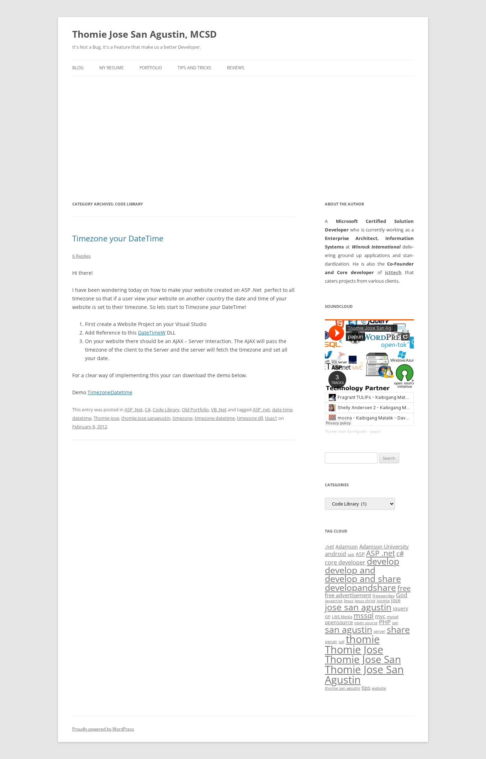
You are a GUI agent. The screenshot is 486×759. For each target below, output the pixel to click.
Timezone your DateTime (117, 238)
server (379, 631)
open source (365, 622)
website (379, 688)
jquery (400, 608)
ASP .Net (134, 409)
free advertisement (348, 595)
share (398, 629)
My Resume (111, 68)
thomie (363, 639)
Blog (78, 68)
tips (365, 687)
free (404, 588)
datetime (81, 418)
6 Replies (81, 256)
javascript (334, 600)
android (335, 554)
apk (351, 554)
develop (383, 561)
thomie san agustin (342, 688)
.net (329, 546)
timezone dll (250, 418)
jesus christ (365, 600)
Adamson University (384, 546)
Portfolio (150, 68)
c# (400, 553)
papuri (375, 431)
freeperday (384, 596)
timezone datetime (215, 418)
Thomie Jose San (363, 659)
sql (341, 641)
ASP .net (261, 409)
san (395, 622)
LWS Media (342, 616)
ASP (360, 554)
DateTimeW (151, 332)
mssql (364, 615)
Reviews (235, 68)
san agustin (348, 629)
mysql (392, 617)
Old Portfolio (195, 409)
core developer (345, 562)
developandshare (360, 587)
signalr (331, 641)
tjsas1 (271, 418)
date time (282, 409)
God (401, 595)
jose (396, 600)
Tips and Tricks (194, 68)
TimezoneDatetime (110, 392)
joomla (383, 600)
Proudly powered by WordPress (103, 729)
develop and (350, 570)
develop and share (363, 578)
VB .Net (219, 409)
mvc (380, 616)
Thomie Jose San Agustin (346, 431)
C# (147, 409)
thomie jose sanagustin (145, 418)
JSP (328, 616)
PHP (385, 622)
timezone (182, 418)
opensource (339, 622)
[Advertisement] (243, 129)
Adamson (347, 546)
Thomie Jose (106, 418)
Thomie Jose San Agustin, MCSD (144, 34)
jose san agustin (358, 607)
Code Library (166, 409)
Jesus (348, 600)
